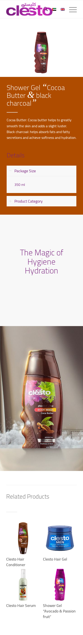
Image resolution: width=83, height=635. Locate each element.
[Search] (43, 9)
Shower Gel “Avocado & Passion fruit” (59, 611)
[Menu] (71, 9)
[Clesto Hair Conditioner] (23, 538)
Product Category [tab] (28, 201)
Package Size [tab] (25, 171)
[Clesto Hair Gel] (60, 538)
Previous (12, 560)
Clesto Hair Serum (21, 605)
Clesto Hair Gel (55, 559)
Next (70, 560)
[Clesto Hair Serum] (23, 584)
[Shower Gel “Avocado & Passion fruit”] (60, 584)
